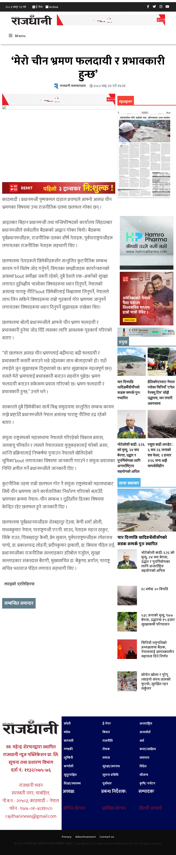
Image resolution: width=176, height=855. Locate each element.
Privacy (66, 836)
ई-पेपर (39, 7)
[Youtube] (167, 6)
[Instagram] (161, 6)
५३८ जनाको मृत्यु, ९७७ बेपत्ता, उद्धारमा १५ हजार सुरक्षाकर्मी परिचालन (158, 619)
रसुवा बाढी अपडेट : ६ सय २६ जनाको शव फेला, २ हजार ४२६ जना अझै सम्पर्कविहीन (160, 455)
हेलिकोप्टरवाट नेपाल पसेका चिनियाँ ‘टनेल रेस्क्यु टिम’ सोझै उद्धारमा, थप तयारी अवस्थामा (161, 392)
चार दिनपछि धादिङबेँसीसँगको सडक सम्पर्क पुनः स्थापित (142, 541)
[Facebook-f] (148, 6)
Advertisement (85, 836)
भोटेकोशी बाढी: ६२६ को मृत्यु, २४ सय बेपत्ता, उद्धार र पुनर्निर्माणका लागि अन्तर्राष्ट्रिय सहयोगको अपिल (157, 562)
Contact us (107, 836)
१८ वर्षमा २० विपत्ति (154, 589)
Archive (53, 7)
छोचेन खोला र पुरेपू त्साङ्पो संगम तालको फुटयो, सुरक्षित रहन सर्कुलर (156, 681)
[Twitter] (154, 6)
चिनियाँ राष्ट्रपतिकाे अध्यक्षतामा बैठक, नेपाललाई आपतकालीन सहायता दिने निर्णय (157, 649)
